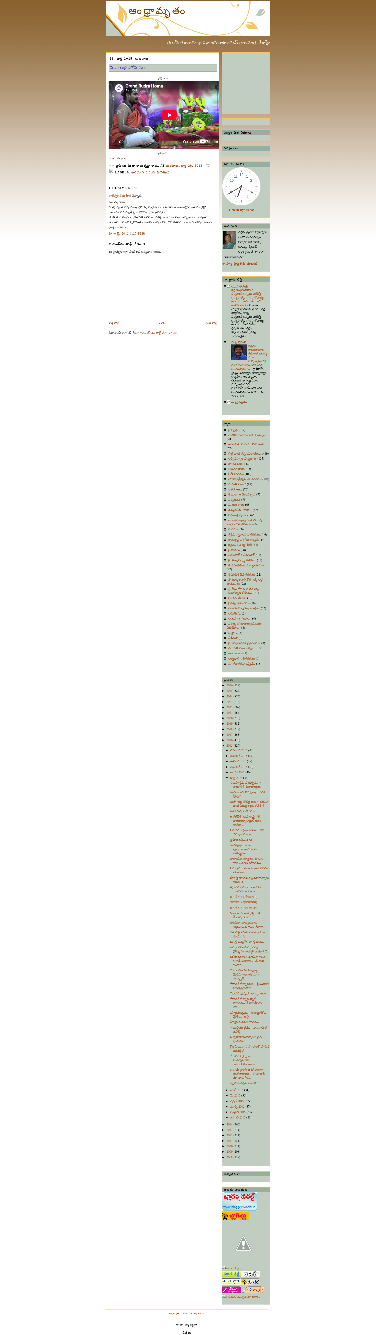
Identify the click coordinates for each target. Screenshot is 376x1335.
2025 (230, 690)
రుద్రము (233, 529)
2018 (230, 729)
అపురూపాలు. (237, 469)
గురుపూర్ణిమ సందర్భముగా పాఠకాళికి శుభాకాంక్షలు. (245, 784)
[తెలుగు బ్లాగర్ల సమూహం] (231, 1284)
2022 (230, 707)
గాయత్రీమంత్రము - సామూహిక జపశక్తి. (248, 1029)
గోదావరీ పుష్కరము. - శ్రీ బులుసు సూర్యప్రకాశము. (249, 986)
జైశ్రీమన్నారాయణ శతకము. (245, 534)
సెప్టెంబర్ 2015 (239, 767)
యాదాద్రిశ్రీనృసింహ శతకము (245, 479)
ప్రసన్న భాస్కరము (239, 603)
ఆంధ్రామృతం (158, 10)
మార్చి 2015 (237, 1106)
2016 (230, 740)
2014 (230, 1124)
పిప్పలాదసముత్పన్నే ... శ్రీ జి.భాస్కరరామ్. (245, 915)
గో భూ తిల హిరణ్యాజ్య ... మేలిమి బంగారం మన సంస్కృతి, (245, 974)
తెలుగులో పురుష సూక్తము (244, 608)
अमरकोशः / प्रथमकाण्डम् (243, 907)
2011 (230, 1141)
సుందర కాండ (236, 504)
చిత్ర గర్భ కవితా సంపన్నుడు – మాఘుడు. (247, 934)
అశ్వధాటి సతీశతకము (242, 658)
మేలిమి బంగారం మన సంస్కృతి (247, 435)
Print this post (117, 158)
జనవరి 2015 (238, 1117)
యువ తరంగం (239, 286)
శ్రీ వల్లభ (233, 430)
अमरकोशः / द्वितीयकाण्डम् (243, 902)
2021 (230, 712)
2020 (230, 718)
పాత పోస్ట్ (211, 323)
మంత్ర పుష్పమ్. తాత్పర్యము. (247, 942)
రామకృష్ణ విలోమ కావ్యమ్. (244, 539)
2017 (230, 734)
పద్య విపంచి (238, 342)
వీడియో (233, 638)
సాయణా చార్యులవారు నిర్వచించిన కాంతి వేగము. (247, 924)
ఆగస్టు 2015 (237, 772)
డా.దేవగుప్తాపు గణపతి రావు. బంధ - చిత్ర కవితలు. (245, 522)
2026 (230, 685)
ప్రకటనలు (234, 550)
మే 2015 (235, 1095)
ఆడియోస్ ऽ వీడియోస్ (242, 555)
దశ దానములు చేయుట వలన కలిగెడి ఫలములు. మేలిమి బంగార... (247, 961)
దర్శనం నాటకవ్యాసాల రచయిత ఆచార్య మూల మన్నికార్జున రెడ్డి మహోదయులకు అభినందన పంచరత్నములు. (249, 357)
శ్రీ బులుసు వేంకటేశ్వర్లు (242, 494)
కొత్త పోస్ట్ (114, 323)
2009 (230, 1151)
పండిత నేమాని (237, 598)
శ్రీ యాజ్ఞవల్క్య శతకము (242, 560)
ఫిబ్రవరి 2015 (238, 1112)
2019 (230, 723)
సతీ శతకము (236, 474)
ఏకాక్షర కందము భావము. (245, 1022)
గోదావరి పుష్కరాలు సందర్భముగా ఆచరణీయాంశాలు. (242, 1060)
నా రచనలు (235, 464)
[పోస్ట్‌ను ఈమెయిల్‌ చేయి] (207, 165)
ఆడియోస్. (235, 613)
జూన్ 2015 (237, 1090)
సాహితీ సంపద (237, 484)
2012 (230, 1135)
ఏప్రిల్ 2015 (237, 1101)
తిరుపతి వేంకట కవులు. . (243, 648)
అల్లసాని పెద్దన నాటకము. (245, 1083)
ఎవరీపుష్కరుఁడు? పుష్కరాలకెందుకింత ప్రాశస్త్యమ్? (243, 849)
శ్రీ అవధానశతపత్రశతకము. (244, 643)
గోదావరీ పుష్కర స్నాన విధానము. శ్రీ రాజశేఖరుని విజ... (246, 1003)
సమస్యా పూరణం (239, 515)
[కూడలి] (250, 1284)
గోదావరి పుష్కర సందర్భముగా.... (249, 993)
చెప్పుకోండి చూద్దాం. (240, 510)
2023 (230, 702)
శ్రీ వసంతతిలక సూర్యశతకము (246, 565)
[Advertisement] (254, 80)
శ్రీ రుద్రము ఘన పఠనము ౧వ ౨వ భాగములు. (247, 832)
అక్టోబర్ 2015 (238, 761)
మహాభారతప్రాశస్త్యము (242, 663)
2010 (230, 1146)
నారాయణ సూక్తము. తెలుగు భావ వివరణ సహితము (247, 860)
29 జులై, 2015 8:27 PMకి (127, 233)
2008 (230, 1157)
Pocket (201, 1313)
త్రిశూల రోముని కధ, (241, 840)
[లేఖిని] (231, 1292)
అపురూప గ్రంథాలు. (240, 618)
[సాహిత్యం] (254, 1292)
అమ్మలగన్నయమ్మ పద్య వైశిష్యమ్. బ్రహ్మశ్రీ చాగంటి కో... (250, 949)
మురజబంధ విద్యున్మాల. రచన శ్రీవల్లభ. (248, 794)
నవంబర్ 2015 (239, 756)
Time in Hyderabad (241, 209)
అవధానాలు (235, 653)
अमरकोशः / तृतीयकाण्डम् (243, 897)
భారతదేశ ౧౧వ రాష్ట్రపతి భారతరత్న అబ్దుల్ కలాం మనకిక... (246, 820)
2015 (230, 745)
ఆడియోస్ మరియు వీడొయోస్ (150, 172)
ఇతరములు (235, 489)
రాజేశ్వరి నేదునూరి (120, 195)
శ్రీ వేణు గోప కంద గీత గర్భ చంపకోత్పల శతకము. (243, 591)
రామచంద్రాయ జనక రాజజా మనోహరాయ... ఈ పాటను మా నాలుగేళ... (247, 1073)
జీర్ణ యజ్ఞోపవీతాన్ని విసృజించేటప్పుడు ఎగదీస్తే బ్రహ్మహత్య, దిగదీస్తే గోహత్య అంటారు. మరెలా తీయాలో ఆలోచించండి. (247, 297)
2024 (230, 696)
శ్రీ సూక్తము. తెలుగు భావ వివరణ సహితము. (249, 870)
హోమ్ (162, 323)
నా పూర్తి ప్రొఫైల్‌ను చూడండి (240, 263)
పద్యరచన (234, 499)
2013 (230, 1130)
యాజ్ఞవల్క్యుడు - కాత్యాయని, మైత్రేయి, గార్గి (248, 1014)
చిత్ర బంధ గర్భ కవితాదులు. (245, 453)
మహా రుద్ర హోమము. (128, 67)
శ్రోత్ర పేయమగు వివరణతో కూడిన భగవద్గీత (249, 1048)
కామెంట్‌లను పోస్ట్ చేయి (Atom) (159, 333)
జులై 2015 (236, 778)
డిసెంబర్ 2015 (239, 750)
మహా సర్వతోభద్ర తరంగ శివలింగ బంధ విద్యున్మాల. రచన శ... (249, 803)
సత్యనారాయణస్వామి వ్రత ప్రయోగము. (246, 1039)
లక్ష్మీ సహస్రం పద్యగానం (242, 458)
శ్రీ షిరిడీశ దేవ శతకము (242, 574)
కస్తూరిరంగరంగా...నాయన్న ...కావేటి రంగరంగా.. (245, 889)
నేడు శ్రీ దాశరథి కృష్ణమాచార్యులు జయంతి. (249, 880)
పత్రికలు (233, 633)
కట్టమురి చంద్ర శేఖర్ (240, 544)
